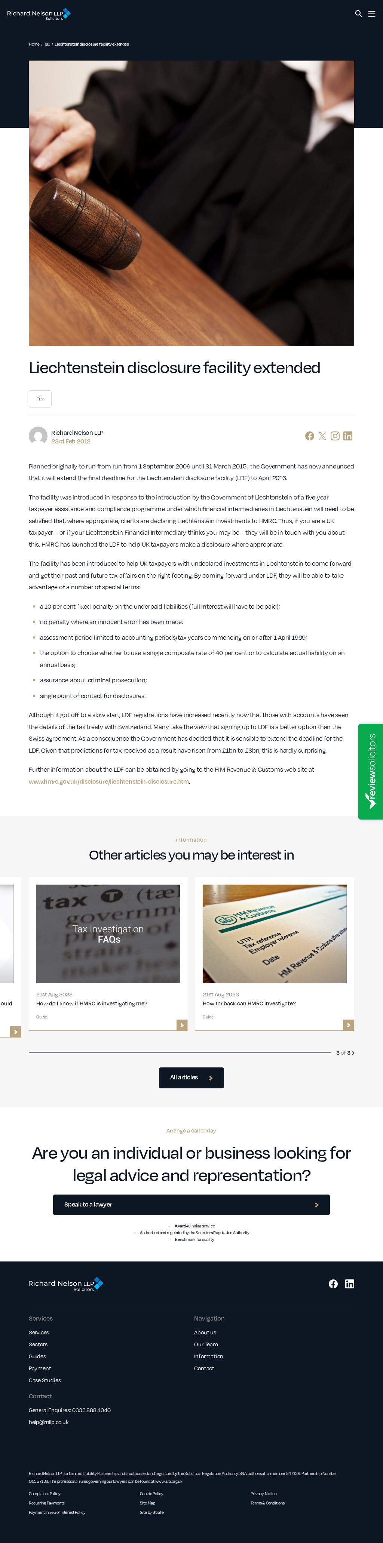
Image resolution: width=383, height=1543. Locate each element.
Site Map (147, 1503)
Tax (47, 44)
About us (205, 1332)
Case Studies (45, 1380)
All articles (184, 1077)
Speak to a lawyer (88, 1204)
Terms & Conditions (267, 1503)
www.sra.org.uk (169, 1481)
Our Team (206, 1344)
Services (39, 1332)
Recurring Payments (46, 1503)
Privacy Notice (263, 1493)
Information (208, 1356)
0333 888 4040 (91, 1410)
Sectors (38, 1344)
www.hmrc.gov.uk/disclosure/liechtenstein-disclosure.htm (109, 781)
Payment (40, 1368)
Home (34, 44)
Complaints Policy (45, 1493)
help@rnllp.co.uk (49, 1422)
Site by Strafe (152, 1512)
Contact (204, 1368)
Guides (37, 1356)
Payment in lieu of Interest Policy (57, 1512)
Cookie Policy (151, 1493)
